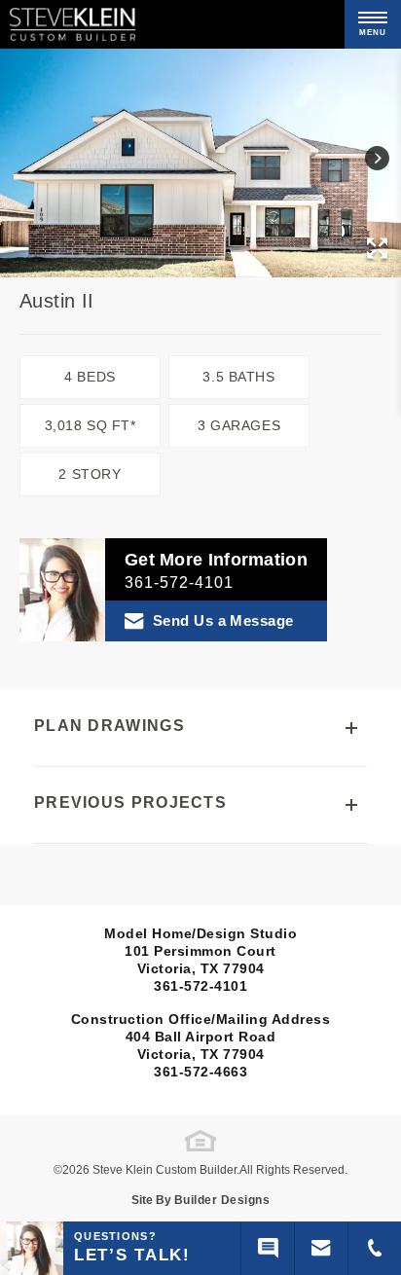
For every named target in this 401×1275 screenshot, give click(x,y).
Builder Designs (222, 1200)
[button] (376, 158)
